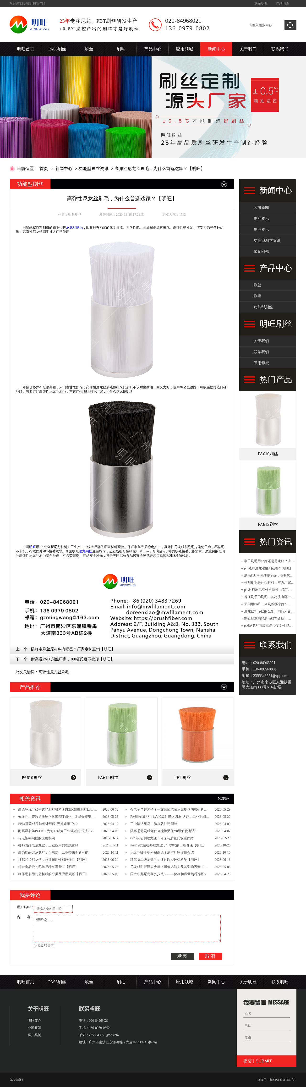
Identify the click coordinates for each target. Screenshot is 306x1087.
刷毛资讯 (261, 229)
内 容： (25, 917)
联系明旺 (261, 3)
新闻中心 (216, 49)
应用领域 (184, 49)
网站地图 (282, 3)
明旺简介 (34, 1020)
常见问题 (261, 251)
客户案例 (34, 1035)
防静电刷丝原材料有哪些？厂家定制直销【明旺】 (73, 649)
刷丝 (89, 49)
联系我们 (280, 49)
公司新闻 (261, 207)
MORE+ (223, 798)
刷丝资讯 (261, 218)
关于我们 (248, 49)
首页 (43, 168)
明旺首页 (25, 49)
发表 (182, 956)
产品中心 (152, 49)
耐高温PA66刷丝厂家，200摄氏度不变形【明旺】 (72, 659)
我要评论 (30, 895)
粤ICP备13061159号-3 (282, 1080)
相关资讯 (30, 799)
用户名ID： (25, 907)
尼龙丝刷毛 (74, 227)
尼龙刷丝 (85, 551)
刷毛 (121, 49)
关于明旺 (248, 981)
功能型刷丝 (263, 307)
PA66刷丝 (57, 49)
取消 (210, 956)
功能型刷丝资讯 (93, 168)
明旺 (32, 547)
